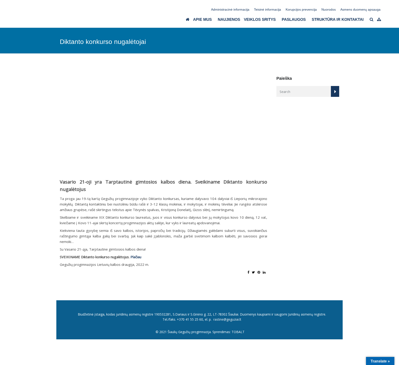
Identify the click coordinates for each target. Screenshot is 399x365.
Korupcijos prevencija (301, 9)
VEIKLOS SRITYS (260, 19)
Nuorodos (328, 9)
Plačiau (135, 257)
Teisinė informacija (267, 9)
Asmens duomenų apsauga (360, 9)
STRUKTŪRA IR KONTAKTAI (338, 19)
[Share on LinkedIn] (264, 272)
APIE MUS (202, 19)
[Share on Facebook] (248, 272)
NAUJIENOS (229, 19)
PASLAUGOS (294, 19)
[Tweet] (253, 272)
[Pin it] (258, 272)
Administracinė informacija (230, 9)
